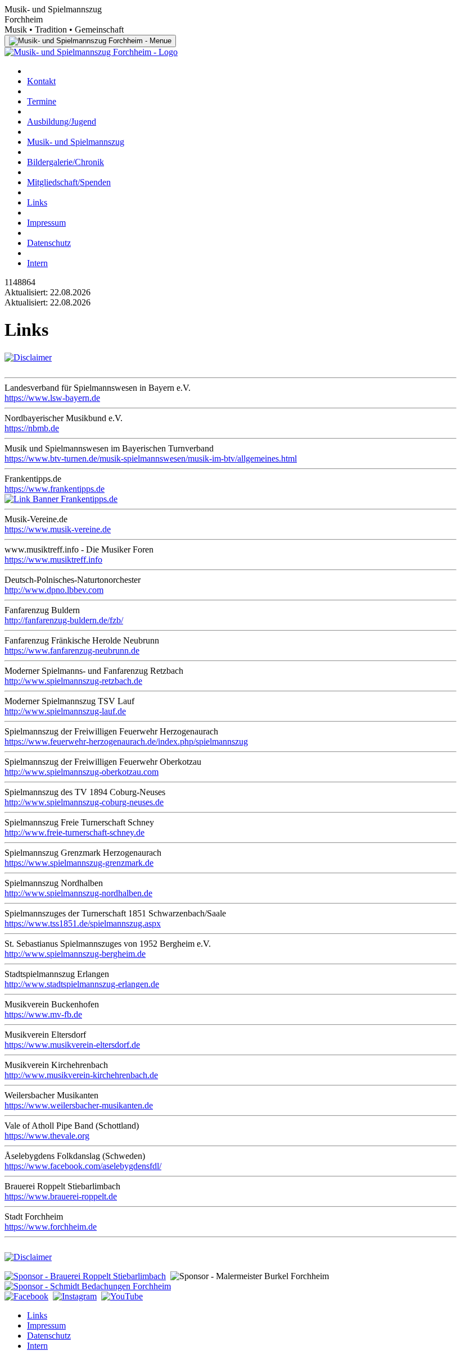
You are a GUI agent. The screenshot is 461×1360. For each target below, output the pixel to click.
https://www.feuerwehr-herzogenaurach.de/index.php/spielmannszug (126, 741)
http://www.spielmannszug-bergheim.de (75, 954)
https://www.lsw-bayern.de (52, 398)
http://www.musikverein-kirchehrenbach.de (81, 1075)
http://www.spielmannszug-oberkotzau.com (81, 772)
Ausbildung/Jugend (61, 121)
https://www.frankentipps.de (54, 489)
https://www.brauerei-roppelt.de (60, 1196)
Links (37, 202)
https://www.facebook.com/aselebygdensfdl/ (82, 1166)
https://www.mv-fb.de (43, 1014)
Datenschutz (49, 243)
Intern (37, 263)
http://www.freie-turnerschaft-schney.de (74, 832)
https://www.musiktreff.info (53, 559)
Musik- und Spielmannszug (75, 142)
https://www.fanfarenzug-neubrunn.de (71, 650)
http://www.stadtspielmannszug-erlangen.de (81, 984)
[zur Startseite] (91, 52)
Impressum (46, 222)
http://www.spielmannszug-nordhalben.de (78, 893)
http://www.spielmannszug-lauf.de (65, 711)
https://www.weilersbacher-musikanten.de (78, 1105)
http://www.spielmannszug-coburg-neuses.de (84, 802)
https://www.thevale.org (46, 1135)
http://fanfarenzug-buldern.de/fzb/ (63, 620)
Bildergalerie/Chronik (65, 162)
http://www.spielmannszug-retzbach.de (73, 681)
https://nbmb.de (31, 428)
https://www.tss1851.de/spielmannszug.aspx (82, 923)
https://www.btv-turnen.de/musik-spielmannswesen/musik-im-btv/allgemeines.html (150, 458)
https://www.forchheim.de (50, 1226)
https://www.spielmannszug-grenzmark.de (78, 863)
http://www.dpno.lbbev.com (53, 590)
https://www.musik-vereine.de (57, 529)
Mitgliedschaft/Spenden (69, 182)
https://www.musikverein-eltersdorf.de (72, 1044)
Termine (41, 101)
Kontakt (41, 81)
